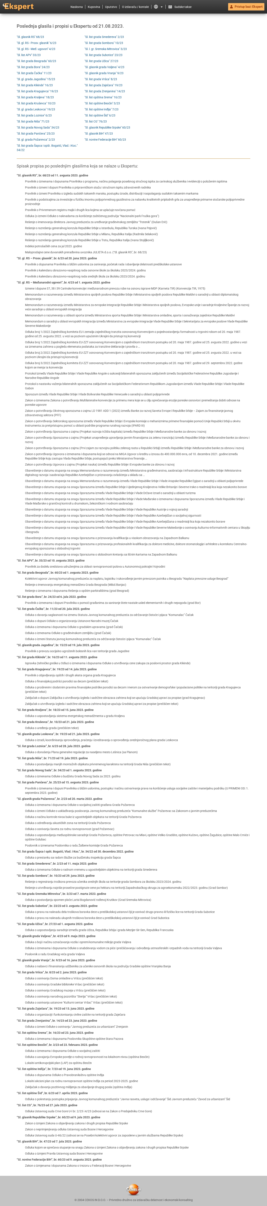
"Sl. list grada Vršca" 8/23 (100, 79)
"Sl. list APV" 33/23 (29, 55)
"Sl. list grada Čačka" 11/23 (34, 73)
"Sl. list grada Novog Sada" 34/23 (38, 127)
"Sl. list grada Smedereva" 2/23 (104, 37)
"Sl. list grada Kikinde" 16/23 (35, 85)
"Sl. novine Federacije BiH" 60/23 (105, 139)
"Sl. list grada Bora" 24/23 (33, 67)
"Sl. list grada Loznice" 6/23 (34, 115)
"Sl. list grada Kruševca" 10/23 (36, 103)
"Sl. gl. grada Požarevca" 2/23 (36, 139)
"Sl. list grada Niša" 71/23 (33, 121)
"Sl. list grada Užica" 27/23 (101, 61)
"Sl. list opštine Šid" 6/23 (99, 115)
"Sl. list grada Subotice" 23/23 (103, 55)
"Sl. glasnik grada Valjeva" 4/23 (104, 67)
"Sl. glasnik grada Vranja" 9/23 (103, 73)
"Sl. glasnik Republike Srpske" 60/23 (107, 127)
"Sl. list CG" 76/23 (95, 121)
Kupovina (94, 7)
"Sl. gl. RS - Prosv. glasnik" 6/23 (36, 43)
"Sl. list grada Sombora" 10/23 (103, 43)
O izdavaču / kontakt (135, 7)
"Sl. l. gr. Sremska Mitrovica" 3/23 (105, 49)
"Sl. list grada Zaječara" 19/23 (103, 85)
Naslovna (77, 7)
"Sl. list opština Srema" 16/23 (103, 97)
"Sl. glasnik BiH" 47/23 (98, 133)
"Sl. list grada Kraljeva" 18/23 (35, 97)
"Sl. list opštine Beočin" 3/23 (102, 103)
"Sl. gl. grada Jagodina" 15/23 (36, 79)
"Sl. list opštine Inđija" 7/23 (101, 109)
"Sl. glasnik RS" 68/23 (30, 37)
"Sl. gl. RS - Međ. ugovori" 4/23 (36, 49)
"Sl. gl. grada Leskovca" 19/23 (36, 109)
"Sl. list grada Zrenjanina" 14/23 (104, 91)
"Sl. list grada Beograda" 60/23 (36, 61)
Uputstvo (111, 7)
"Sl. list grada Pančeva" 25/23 (36, 133)
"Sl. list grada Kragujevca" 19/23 (37, 91)
